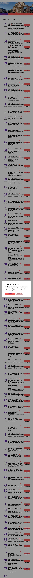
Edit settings (19, 293)
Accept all (10, 293)
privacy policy (20, 289)
